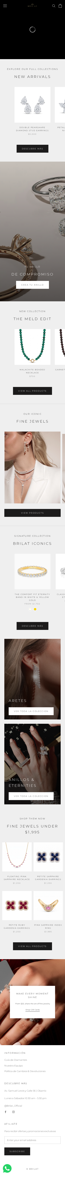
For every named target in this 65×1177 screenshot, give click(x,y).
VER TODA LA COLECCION (31, 796)
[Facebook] (5, 1112)
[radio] (30, 609)
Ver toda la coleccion (31, 711)
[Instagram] (13, 1112)
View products (32, 513)
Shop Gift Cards (32, 1010)
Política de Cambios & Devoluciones (25, 1071)
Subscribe (17, 1151)
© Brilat (32, 1169)
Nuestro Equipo (13, 1065)
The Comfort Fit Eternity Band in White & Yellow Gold (32, 597)
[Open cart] (60, 6)
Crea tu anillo (32, 285)
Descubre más (32, 148)
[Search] (53, 5)
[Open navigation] (5, 5)
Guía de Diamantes (15, 1059)
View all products (32, 391)
